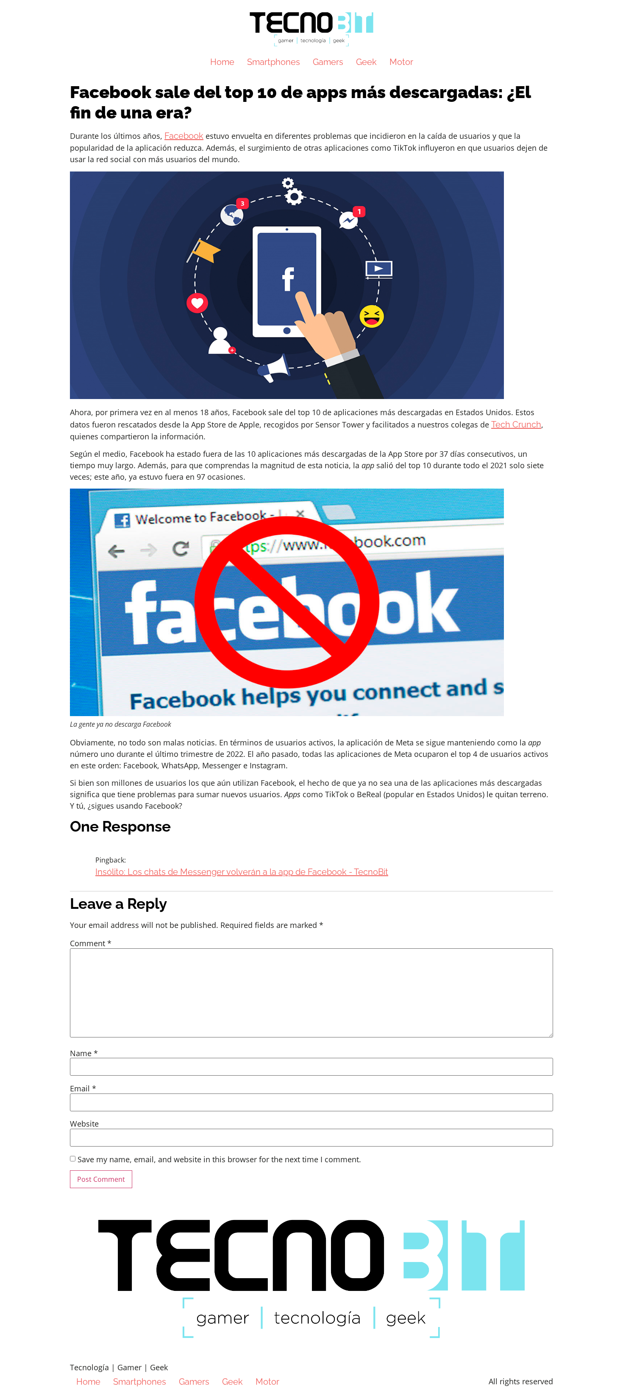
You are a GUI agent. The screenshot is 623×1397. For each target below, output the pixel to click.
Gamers (328, 62)
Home (222, 62)
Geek (366, 62)
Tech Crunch (516, 424)
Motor (401, 62)
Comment (90, 943)
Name (84, 1053)
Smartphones (273, 62)
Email (83, 1088)
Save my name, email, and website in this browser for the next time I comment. (219, 1159)
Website (84, 1123)
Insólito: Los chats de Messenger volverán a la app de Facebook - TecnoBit (241, 872)
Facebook (183, 136)
